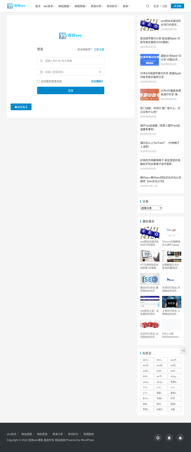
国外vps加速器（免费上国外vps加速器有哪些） (160, 127)
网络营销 (80, 6)
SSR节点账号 (148, 376)
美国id (175, 403)
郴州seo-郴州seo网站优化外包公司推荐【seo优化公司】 (160, 179)
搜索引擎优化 (161, 392)
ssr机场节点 (148, 370)
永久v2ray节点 (148, 398)
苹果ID (148, 409)
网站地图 (60, 440)
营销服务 (88, 434)
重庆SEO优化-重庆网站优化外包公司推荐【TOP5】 (149, 289)
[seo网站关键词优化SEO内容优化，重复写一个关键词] (149, 21)
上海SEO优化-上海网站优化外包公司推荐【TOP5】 (171, 312)
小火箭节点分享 (148, 392)
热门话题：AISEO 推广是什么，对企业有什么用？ (160, 110)
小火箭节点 (175, 387)
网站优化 (148, 403)
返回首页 (22, 107)
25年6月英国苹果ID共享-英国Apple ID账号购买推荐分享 (160, 75)
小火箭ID (148, 387)
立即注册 (99, 49)
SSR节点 (161, 370)
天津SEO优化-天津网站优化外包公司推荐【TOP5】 (171, 289)
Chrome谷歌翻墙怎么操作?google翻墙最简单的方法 (171, 243)
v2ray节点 (161, 381)
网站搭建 (64, 6)
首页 (37, 6)
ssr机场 (175, 365)
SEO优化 (161, 359)
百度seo (161, 398)
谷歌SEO (161, 409)
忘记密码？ (97, 81)
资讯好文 (112, 6)
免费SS (175, 381)
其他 (125, 6)
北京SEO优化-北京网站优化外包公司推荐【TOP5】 (149, 335)
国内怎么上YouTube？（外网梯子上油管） (159, 144)
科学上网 (175, 398)
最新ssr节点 (175, 392)
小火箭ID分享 (161, 387)
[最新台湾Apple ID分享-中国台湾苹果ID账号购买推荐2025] (149, 56)
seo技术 (48, 6)
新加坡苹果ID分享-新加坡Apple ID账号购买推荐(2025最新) (160, 40)
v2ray (174, 376)
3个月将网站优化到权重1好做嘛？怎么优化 (149, 266)
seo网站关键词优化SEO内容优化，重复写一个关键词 (149, 243)
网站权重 (161, 403)
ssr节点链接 (161, 376)
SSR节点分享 (175, 370)
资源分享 (96, 6)
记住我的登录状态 (51, 81)
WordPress (87, 440)
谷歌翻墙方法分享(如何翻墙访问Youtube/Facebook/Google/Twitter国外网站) (171, 266)
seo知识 (161, 365)
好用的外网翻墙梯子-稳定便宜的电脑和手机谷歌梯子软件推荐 (160, 162)
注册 (164, 6)
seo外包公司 (148, 365)
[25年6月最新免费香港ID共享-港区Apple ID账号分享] (149, 91)
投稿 (178, 5)
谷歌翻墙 (175, 409)
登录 (156, 6)
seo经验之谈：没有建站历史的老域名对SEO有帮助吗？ (149, 312)
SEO (147, 359)
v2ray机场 (148, 381)
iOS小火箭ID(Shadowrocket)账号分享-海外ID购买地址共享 (171, 335)
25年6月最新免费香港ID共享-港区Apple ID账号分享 (171, 94)
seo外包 (175, 359)
